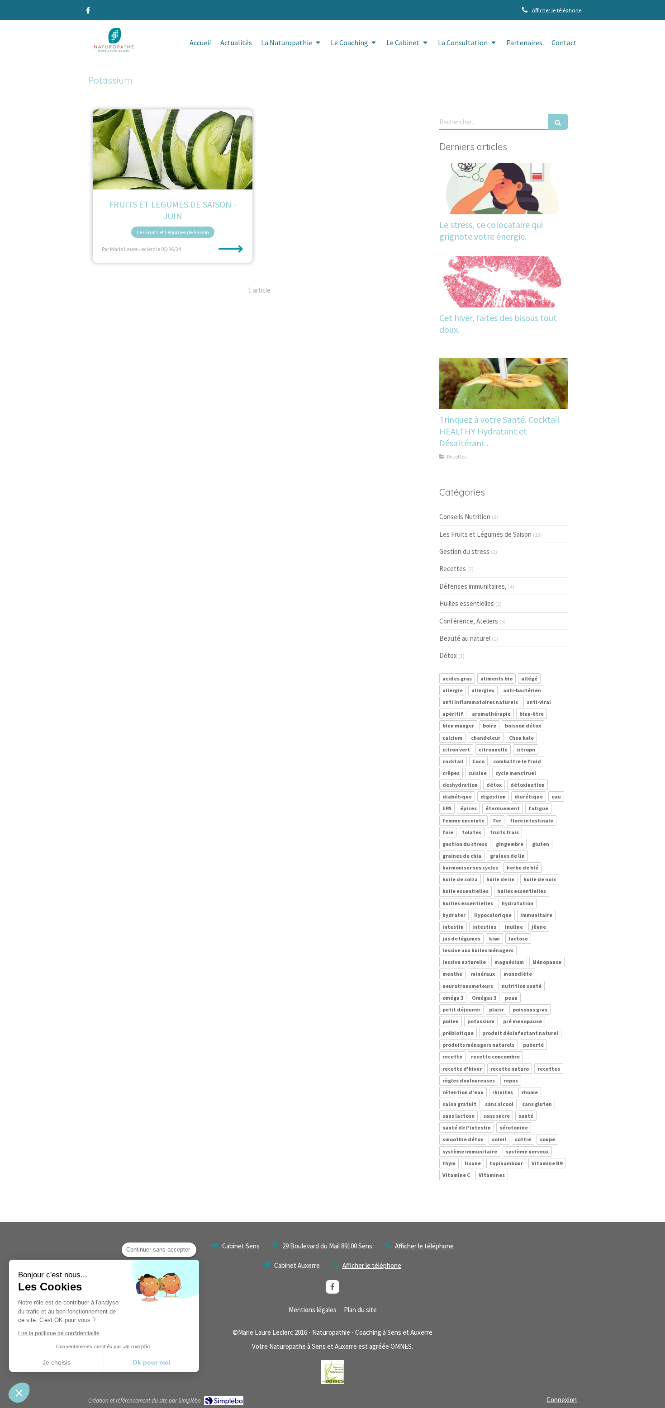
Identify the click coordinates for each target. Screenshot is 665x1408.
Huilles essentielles (466, 603)
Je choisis (57, 1362)
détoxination (527, 784)
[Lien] (332, 1372)
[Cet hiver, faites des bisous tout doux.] (503, 281)
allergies (482, 690)
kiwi (494, 938)
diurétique (528, 796)
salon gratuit (459, 1104)
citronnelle (493, 749)
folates (471, 832)
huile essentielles (465, 891)
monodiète (518, 973)
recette (452, 1056)
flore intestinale (531, 820)
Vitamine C (456, 1175)
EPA (446, 808)
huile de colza (460, 879)
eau (556, 796)
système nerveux (527, 1151)
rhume (530, 1092)
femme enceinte (463, 820)
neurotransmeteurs (467, 986)
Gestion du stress (464, 551)
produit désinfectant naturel (520, 1033)
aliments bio (496, 678)
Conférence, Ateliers (468, 621)
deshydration (460, 784)
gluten (540, 844)
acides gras (457, 678)
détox (494, 784)
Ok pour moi (152, 1362)
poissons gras (530, 1009)
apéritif (452, 713)
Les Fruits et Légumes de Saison (485, 534)
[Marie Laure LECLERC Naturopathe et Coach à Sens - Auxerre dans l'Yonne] (112, 43)
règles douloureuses (468, 1080)
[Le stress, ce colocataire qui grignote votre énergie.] (503, 189)
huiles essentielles (521, 891)
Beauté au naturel (464, 638)
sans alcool (499, 1104)
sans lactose (458, 1115)
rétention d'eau (463, 1092)
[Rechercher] (558, 122)
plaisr (496, 1009)
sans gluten (537, 1104)
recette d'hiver (462, 1068)
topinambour (506, 1163)
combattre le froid (517, 761)
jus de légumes (461, 938)
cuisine (477, 773)
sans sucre (496, 1115)
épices (468, 808)
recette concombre (495, 1056)
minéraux (483, 973)
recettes (548, 1068)
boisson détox (523, 725)
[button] (19, 1392)
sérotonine (513, 1127)
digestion (493, 796)
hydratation (517, 903)
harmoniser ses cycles (470, 867)
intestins (484, 926)
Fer (497, 820)
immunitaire (536, 915)
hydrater (454, 915)
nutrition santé (522, 986)
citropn (525, 749)
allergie (452, 690)
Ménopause (546, 962)
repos (511, 1080)
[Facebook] (88, 12)
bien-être (531, 713)
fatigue (538, 808)
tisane (472, 1163)
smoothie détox (462, 1139)
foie (447, 832)
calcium (452, 737)
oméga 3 (452, 997)
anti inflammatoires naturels (480, 702)
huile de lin (500, 879)
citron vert (456, 749)
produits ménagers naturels (478, 1044)
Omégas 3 (484, 997)
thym (449, 1163)
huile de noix (539, 879)
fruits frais (504, 832)
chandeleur (485, 737)
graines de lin (507, 855)
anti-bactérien (522, 690)
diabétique (457, 796)
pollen (450, 1021)
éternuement (502, 808)
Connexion (561, 1399)
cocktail (453, 761)
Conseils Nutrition (464, 516)
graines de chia (461, 855)
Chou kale (521, 737)
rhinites (502, 1092)
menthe (452, 973)
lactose (518, 938)
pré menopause (522, 1021)
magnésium (509, 962)
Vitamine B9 (547, 1163)
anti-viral (539, 702)
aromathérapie (491, 713)
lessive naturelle (464, 962)
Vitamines (492, 1175)
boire (489, 725)
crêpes (451, 773)
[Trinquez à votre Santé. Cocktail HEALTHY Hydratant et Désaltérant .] (503, 384)
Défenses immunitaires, (473, 586)
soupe (547, 1139)
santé (525, 1115)
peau (511, 997)
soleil (499, 1139)
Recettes (452, 568)
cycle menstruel (515, 773)
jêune (539, 926)
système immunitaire (469, 1151)
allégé (529, 678)
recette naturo (509, 1068)
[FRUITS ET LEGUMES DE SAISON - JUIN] (172, 149)
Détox (448, 655)
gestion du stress (464, 844)
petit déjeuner (461, 1009)
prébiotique (458, 1033)
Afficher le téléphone (556, 10)
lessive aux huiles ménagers (477, 950)
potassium (480, 1021)
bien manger (458, 725)
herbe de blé (522, 867)
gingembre (509, 844)
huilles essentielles (467, 903)
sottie (523, 1139)
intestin (453, 926)
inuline (514, 926)
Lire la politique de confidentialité (59, 1333)
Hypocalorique (493, 915)
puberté (533, 1044)
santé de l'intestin (466, 1127)
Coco (478, 761)
